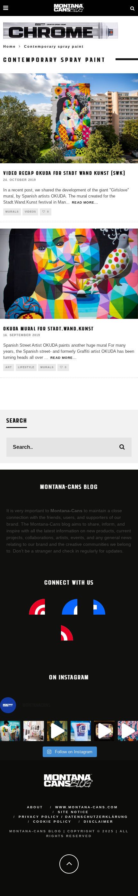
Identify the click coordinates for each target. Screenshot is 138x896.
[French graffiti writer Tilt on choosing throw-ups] (57, 731)
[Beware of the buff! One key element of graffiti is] (33, 731)
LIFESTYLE (26, 367)
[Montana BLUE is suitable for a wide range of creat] (128, 731)
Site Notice (73, 812)
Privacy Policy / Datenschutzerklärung (73, 817)
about (35, 807)
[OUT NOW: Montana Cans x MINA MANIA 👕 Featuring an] (10, 731)
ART (8, 367)
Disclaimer (98, 821)
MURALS (12, 211)
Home (9, 46)
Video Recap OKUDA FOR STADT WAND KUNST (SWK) (64, 173)
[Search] (132, 8)
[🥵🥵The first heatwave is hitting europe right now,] (104, 731)
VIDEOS (30, 211)
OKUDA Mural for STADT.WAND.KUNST (48, 328)
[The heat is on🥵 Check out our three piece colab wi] (81, 731)
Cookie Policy (52, 821)
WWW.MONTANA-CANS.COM (86, 807)
